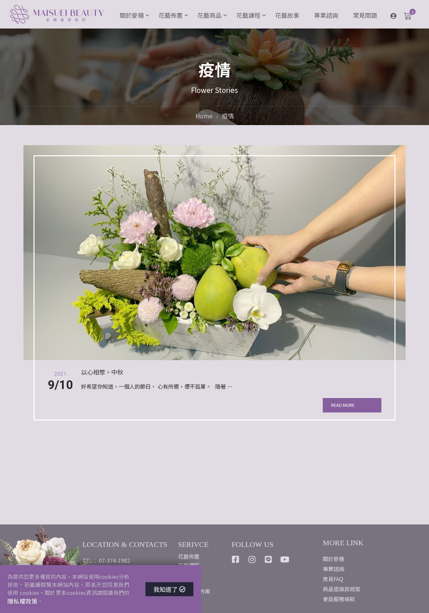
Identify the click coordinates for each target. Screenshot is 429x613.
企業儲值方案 (194, 591)
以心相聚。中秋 (102, 372)
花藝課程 (248, 15)
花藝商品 (209, 15)
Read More (343, 405)
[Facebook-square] (236, 559)
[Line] (268, 559)
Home (203, 116)
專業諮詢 (326, 15)
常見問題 (365, 15)
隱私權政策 (22, 601)
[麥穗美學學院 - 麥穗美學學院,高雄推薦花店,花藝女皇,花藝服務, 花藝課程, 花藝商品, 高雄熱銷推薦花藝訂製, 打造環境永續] (57, 15)
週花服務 (188, 582)
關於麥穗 (132, 15)
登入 (398, 15)
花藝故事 (287, 15)
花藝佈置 (171, 15)
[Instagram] (252, 559)
